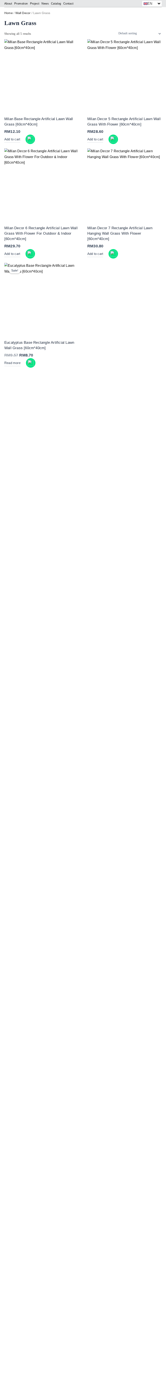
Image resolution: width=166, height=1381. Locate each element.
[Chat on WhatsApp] (30, 139)
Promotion (21, 3)
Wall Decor (22, 13)
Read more (12, 363)
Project (35, 3)
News (45, 3)
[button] (152, 3)
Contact (68, 3)
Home (8, 13)
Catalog (56, 3)
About (8, 3)
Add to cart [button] (12, 139)
